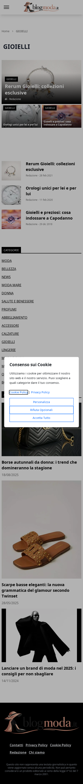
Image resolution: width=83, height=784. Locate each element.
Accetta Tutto (41, 418)
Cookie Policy (18, 392)
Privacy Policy (40, 392)
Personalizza (41, 402)
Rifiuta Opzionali (41, 410)
